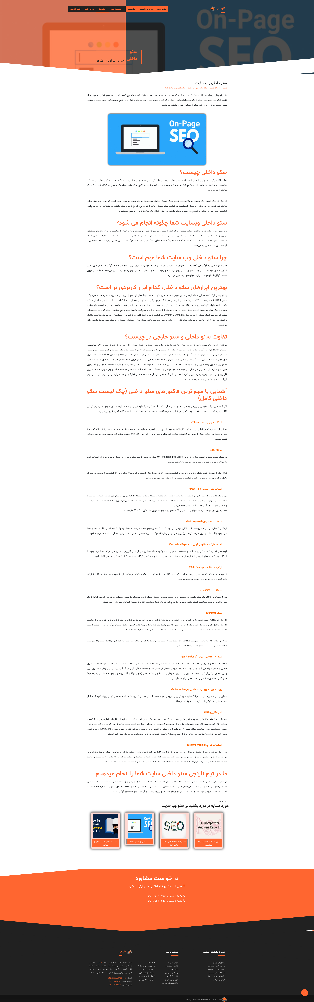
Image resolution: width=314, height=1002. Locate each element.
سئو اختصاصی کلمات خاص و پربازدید (105, 843)
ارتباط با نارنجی (75, 9)
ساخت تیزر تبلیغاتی (147, 973)
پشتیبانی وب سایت (147, 969)
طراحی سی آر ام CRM (146, 966)
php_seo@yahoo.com (117, 978)
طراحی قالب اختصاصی (216, 966)
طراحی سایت (173, 962)
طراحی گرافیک (172, 976)
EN (304, 992)
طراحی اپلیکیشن (171, 966)
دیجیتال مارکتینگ (218, 979)
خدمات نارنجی (116, 9)
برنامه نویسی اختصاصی (216, 969)
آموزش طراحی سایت (147, 976)
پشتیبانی (101, 9)
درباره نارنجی (89, 9)
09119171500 (157, 896)
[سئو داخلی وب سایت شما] (140, 826)
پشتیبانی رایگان (219, 962)
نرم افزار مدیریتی (171, 973)
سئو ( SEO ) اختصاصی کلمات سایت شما (174, 843)
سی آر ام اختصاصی (146, 9)
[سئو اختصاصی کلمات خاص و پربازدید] (105, 826)
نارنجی (224, 88)
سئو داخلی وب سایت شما (175, 88)
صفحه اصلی (161, 9)
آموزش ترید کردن (171, 979)
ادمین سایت (173, 969)
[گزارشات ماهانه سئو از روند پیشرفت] (208, 826)
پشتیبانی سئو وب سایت (197, 88)
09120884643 (157, 901)
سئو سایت (131, 9)
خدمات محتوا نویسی (217, 973)
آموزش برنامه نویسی (147, 979)
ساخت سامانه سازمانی (169, 983)
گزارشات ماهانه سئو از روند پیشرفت (208, 843)
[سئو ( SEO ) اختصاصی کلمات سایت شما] (174, 826)
